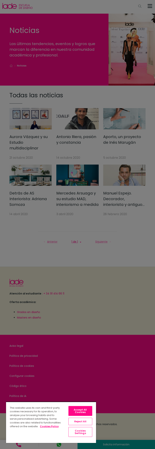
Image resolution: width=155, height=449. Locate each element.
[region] (51, 422)
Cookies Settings (80, 432)
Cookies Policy (49, 426)
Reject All (80, 421)
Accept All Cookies (80, 411)
